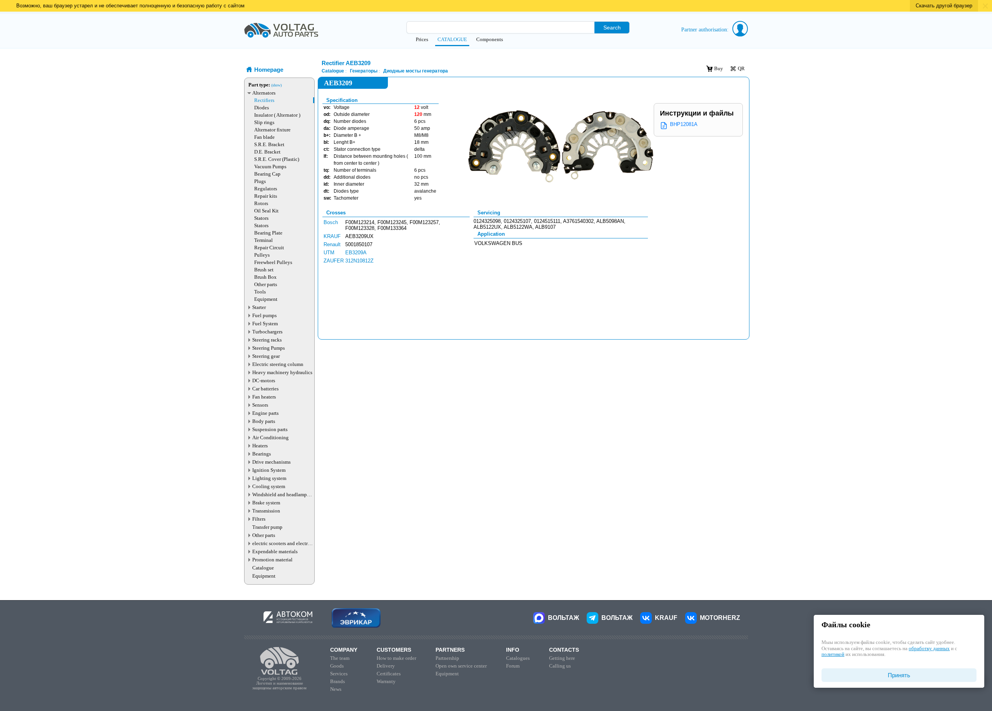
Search (612, 27)
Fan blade (264, 137)
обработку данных (929, 648)
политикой (833, 654)
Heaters (260, 446)
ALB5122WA (518, 227)
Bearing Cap (267, 174)
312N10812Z (359, 261)
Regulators (265, 189)
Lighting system (269, 478)
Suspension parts (270, 429)
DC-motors (263, 380)
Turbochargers (267, 332)
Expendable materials (275, 551)
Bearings (261, 454)
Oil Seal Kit (266, 211)
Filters (258, 519)
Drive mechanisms (271, 462)
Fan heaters (264, 397)
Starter (259, 307)
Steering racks (267, 340)
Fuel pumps (264, 315)
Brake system (266, 503)
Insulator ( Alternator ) (277, 115)
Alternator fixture (272, 130)
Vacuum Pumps (270, 166)
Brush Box (265, 277)
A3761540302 (578, 221)
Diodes (261, 107)
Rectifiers (264, 100)
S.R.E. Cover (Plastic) (276, 159)
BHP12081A (684, 124)
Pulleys (262, 255)
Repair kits (265, 196)
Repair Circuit (269, 247)
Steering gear (266, 356)
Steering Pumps (268, 348)
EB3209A (356, 252)
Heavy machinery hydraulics (282, 372)
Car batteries (265, 389)
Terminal (263, 240)
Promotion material (272, 560)
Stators (261, 218)
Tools (260, 292)
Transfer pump (267, 527)
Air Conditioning (270, 437)
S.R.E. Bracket (269, 144)
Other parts (265, 284)
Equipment (265, 299)
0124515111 (547, 221)
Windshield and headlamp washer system (279, 494)
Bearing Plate (268, 233)
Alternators (264, 93)
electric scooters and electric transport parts (282, 543)
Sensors (260, 405)
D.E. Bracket (267, 152)
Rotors (261, 203)
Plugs (260, 181)
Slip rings (264, 122)
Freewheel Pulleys (273, 262)
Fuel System (265, 323)
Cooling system (268, 486)
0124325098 (487, 221)
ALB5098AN (610, 221)
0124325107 (517, 221)
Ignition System (269, 470)
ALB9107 (545, 227)
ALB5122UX (487, 227)
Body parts (263, 421)
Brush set (264, 270)
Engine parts (265, 413)
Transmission (266, 511)
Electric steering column (277, 364)
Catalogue (263, 568)
